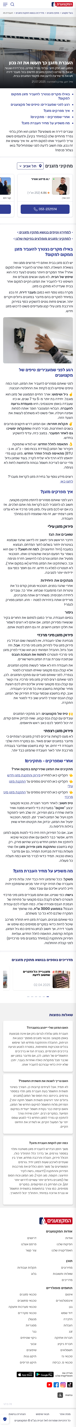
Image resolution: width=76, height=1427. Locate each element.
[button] (30, 165)
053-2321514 (48, 209)
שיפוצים (31, 1350)
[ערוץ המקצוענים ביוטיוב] (50, 1384)
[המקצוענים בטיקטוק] (69, 1384)
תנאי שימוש (42, 1414)
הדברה (68, 1319)
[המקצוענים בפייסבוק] (57, 1384)
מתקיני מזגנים (59, 166)
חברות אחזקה (63, 1337)
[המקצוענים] (62, 4)
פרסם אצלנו (28, 1244)
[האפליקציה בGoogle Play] (44, 1374)
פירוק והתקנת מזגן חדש (24, 775)
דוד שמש (66, 1313)
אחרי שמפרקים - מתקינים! (50, 117)
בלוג (33, 1274)
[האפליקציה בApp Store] (25, 1374)
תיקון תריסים (28, 1362)
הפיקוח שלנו (64, 1244)
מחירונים (66, 1267)
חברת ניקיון (65, 1344)
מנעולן (32, 1319)
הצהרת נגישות (17, 1414)
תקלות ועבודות (26, 1267)
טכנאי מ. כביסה (62, 1362)
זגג (70, 1331)
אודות (68, 1238)
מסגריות (31, 1325)
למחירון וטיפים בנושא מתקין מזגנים (45, 232)
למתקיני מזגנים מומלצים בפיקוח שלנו (43, 238)
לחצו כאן (66, 481)
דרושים (31, 1238)
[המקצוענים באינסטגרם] (63, 1384)
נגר (34, 1331)
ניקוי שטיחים (28, 1337)
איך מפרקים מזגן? (56, 111)
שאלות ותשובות (62, 1274)
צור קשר (31, 1250)
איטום (68, 1294)
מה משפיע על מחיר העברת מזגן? (45, 123)
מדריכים (67, 1280)
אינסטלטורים (64, 1300)
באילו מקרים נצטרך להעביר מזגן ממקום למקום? (40, 96)
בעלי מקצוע (67, 13)
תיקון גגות (30, 1356)
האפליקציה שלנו (62, 1250)
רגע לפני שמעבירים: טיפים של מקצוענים (40, 105)
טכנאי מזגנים (28, 1294)
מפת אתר (65, 1414)
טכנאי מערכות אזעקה (22, 1307)
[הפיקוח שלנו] (4, 1419)
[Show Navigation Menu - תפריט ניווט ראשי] (5, 4)
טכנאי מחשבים (27, 1300)
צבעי (33, 1344)
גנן (70, 1307)
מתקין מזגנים (53, 13)
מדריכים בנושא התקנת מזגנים (30, 13)
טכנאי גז (67, 1356)
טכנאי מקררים (27, 1313)
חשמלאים (66, 1350)
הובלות (68, 1325)
